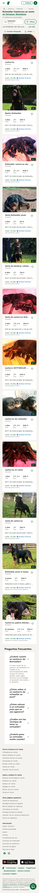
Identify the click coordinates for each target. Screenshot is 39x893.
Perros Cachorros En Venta (12, 749)
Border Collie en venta (11, 764)
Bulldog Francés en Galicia (12, 812)
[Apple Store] (27, 862)
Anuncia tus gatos (9, 846)
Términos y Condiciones (9, 884)
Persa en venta (8, 792)
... (25, 9)
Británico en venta (9, 781)
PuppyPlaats (31, 868)
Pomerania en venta (9, 761)
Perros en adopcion (9, 818)
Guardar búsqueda (14, 31)
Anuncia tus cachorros (10, 844)
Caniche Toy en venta (10, 770)
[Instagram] (9, 853)
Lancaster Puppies (9, 874)
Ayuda (4, 832)
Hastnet (21, 868)
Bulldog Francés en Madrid (12, 803)
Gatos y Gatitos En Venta (12, 775)
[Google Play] (10, 862)
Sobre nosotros (8, 826)
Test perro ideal (8, 849)
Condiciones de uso (9, 838)
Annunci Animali (24, 871)
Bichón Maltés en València (12, 806)
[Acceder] (35, 3)
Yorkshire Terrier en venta (12, 758)
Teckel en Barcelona (10, 801)
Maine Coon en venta (10, 789)
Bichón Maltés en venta (11, 755)
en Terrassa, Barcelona (14, 14)
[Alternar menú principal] (4, 3)
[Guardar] (32, 63)
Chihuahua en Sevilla (10, 809)
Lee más (31, 27)
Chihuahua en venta (9, 752)
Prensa (5, 835)
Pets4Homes (11, 868)
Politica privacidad (9, 829)
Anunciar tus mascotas (11, 841)
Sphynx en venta (8, 784)
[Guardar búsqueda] (33, 886)
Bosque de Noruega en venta (13, 778)
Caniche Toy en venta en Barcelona (15, 815)
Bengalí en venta (8, 787)
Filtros (32, 22)
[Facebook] (4, 853)
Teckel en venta (8, 767)
